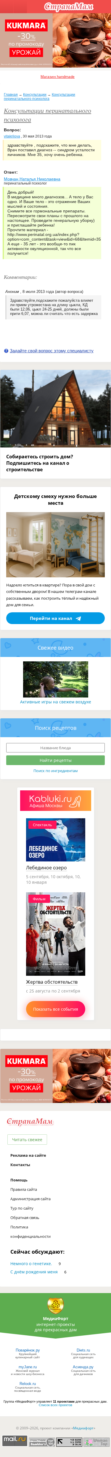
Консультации (34, 95)
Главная (11, 95)
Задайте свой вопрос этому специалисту (52, 350)
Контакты (20, 1164)
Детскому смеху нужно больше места (55, 499)
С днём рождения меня (34, 1272)
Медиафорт (83, 1428)
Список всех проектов (55, 1405)
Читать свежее (27, 1139)
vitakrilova (12, 136)
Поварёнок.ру (28, 1350)
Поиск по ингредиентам (55, 770)
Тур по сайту (21, 1208)
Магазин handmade (58, 76)
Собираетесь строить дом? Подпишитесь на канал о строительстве (39, 463)
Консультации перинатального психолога (39, 97)
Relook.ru (28, 1383)
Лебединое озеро (46, 867)
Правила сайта (23, 1189)
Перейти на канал (51, 618)
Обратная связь (24, 1217)
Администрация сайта (30, 1198)
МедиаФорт (55, 1318)
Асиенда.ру (83, 1367)
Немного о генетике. (31, 1263)
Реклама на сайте (28, 1155)
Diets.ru (83, 1350)
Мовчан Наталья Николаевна (32, 179)
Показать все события (55, 1009)
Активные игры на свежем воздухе (55, 702)
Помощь (19, 1180)
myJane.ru (28, 1367)
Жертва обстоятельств (52, 982)
